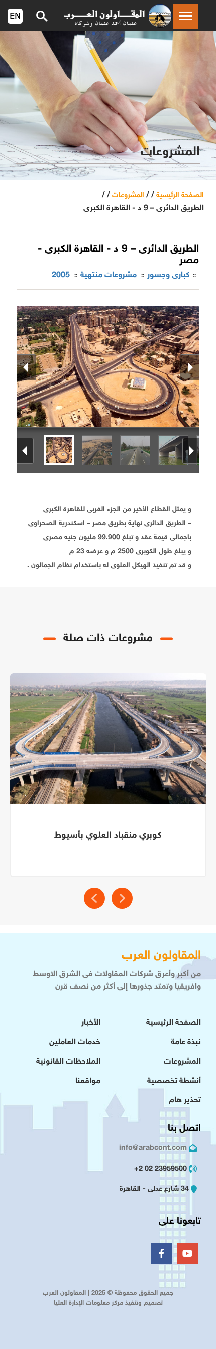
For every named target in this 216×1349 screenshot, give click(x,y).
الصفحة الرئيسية (180, 195)
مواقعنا (87, 1081)
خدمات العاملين (74, 1042)
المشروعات (128, 195)
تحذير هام (185, 1100)
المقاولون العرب (161, 956)
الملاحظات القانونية (68, 1062)
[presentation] (94, 898)
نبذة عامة (186, 1042)
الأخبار (90, 1023)
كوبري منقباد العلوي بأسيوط (108, 835)
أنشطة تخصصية (174, 1081)
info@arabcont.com (153, 1148)
